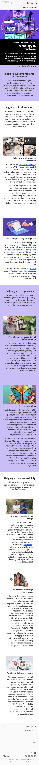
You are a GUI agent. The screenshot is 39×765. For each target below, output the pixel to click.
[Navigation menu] (36, 3)
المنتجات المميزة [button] (32, 747)
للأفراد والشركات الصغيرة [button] (31, 727)
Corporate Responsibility (29, 8)
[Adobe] (30, 3)
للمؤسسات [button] (34, 735)
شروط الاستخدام (11, 759)
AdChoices (11, 762)
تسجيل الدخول (6, 3)
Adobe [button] (34, 743)
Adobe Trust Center (28, 370)
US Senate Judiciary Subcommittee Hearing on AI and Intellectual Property (20, 250)
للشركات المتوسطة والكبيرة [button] (30, 731)
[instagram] (32, 756)
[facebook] (35, 756)
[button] (12, 2)
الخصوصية (17, 759)
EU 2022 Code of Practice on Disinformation (20, 270)
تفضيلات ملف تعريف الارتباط (31, 762)
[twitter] (29, 756)
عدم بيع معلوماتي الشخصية (20, 762)
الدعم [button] (35, 739)
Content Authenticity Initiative (21, 166)
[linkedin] (26, 756)
